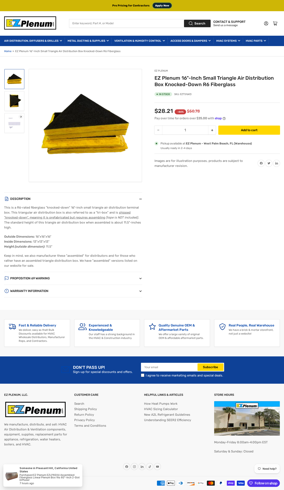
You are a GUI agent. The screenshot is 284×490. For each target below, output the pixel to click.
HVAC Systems (226, 40)
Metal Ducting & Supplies (86, 40)
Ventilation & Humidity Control (137, 40)
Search (199, 23)
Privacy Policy (84, 420)
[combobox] (140, 23)
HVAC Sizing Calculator (161, 409)
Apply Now (162, 5)
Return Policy (84, 415)
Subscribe (210, 367)
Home (7, 51)
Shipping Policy (85, 409)
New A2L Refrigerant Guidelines (167, 415)
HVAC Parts (254, 40)
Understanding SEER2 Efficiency (167, 420)
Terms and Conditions (90, 426)
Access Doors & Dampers (188, 40)
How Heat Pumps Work (161, 404)
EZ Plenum (161, 70)
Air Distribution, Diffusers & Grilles (31, 40)
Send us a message (225, 25)
